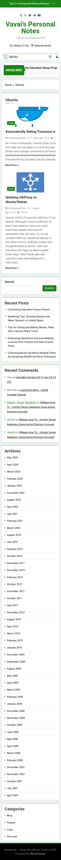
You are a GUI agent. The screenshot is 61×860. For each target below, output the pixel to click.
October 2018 (14, 556)
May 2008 (12, 739)
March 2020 (13, 528)
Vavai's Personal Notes (30, 27)
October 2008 (14, 724)
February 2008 (15, 760)
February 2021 (15, 520)
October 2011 (14, 598)
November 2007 (16, 774)
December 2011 (16, 591)
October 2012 (14, 584)
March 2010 (13, 633)
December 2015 (16, 570)
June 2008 (12, 732)
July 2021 (12, 513)
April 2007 (12, 795)
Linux (11, 123)
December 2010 (16, 612)
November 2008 (16, 717)
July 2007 (12, 788)
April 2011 (12, 605)
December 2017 (16, 563)
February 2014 (15, 577)
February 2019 (15, 549)
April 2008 (12, 746)
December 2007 (16, 767)
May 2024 (12, 457)
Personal (12, 836)
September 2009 (16, 661)
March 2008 (13, 753)
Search (9, 282)
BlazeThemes (37, 853)
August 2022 (14, 499)
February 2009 (15, 696)
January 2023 (14, 485)
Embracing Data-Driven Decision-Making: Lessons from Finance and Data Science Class (29, 5)
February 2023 (15, 478)
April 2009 (12, 682)
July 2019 (12, 541)
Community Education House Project (36, 67)
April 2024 (12, 464)
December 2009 (16, 654)
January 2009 (14, 703)
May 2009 (12, 675)
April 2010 (12, 626)
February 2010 (15, 640)
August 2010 (14, 619)
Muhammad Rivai (17, 137)
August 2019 (14, 535)
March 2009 (13, 689)
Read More (11, 165)
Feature (11, 822)
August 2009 (14, 668)
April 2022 (12, 506)
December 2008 (16, 711)
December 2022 (16, 492)
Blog (9, 815)
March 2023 (13, 471)
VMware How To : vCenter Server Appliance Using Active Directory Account (31, 407)
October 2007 (14, 781)
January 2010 (14, 647)
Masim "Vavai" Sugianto (21, 402)
